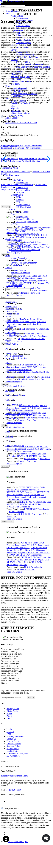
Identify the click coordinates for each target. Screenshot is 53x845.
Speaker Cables (23, 226)
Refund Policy (13, 748)
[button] (46, 838)
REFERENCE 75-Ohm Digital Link (35, 502)
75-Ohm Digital (23, 204)
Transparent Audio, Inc (18, 841)
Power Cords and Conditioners (24, 263)
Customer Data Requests (17, 753)
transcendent (7, 522)
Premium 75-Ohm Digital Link (32, 454)
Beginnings (16, 248)
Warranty (15, 277)
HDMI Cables (22, 212)
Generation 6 (16, 241)
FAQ (13, 275)
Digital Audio (12, 711)
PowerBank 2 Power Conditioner (15, 171)
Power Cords (22, 216)
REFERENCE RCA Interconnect (21, 492)
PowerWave (45, 458)
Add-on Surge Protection (27, 221)
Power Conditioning (25, 219)
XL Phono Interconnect (19, 499)
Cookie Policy (13, 751)
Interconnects (11, 306)
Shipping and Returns (20, 282)
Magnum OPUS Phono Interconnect (33, 552)
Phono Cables (11, 311)
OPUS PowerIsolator (33, 567)
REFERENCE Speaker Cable (32, 487)
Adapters (9, 316)
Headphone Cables (13, 309)
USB (7, 325)
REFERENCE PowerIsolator (36, 509)
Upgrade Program (18, 270)
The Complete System (20, 246)
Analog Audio (13, 708)
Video (13, 209)
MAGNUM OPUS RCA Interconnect (25, 555)
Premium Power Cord (27, 461)
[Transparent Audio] (14, 1)
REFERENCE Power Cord (30, 514)
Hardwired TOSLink (28, 158)
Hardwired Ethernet (9, 158)
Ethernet (9, 328)
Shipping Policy (13, 746)
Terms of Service (14, 744)
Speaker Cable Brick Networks (18, 370)
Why (7, 238)
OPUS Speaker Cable (28, 543)
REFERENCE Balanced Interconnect (23, 490)
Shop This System (9, 189)
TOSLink (9, 330)
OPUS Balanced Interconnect (25, 544)
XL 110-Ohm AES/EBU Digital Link (25, 563)
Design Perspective (19, 258)
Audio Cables (17, 260)
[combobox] (12, 6)
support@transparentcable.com (14, 776)
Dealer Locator (11, 287)
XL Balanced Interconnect (25, 495)
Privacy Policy (17, 284)
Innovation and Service (21, 250)
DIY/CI (14, 224)
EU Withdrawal (13, 756)
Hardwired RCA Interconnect (27, 148)
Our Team (15, 253)
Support (8, 267)
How (7, 255)
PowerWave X (30, 458)
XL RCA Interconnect (36, 497)
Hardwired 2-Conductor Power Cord (17, 184)
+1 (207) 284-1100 (13, 790)
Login (9, 729)
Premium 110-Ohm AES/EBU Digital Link (27, 456)
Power (13, 214)
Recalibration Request (20, 272)
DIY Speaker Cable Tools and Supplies (22, 372)
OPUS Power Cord (26, 569)
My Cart (10, 731)
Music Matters (17, 243)
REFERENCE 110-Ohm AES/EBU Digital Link (28, 504)
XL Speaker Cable (32, 494)
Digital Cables (17, 265)
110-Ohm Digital (23, 207)
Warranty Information (16, 736)
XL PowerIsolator (16, 511)
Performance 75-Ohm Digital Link (25, 161)
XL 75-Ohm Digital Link (19, 507)
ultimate (5, 466)
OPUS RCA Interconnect (38, 545)
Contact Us (16, 280)
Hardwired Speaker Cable (12, 145)
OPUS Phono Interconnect (18, 547)
